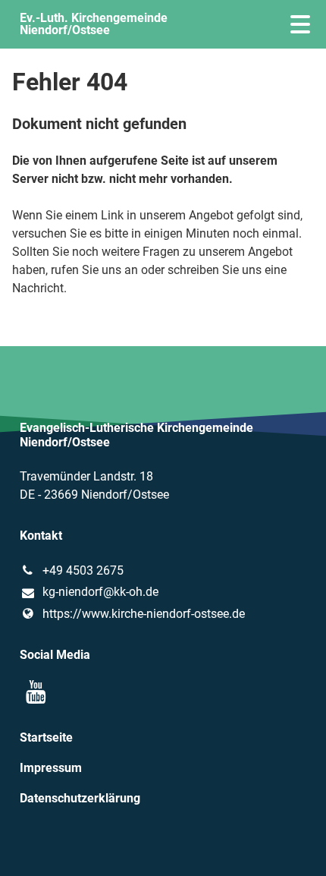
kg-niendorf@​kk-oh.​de (100, 592)
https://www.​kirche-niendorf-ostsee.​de (143, 614)
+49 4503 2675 (83, 570)
